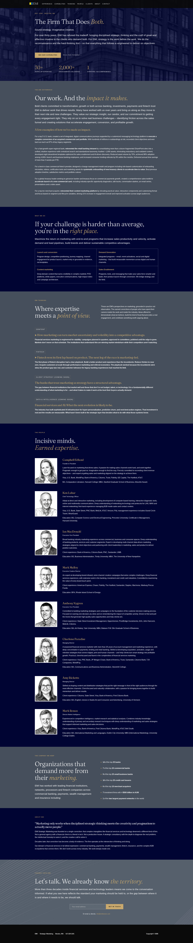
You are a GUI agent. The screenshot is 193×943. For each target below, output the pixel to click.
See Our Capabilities (47, 55)
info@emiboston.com (103, 914)
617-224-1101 (70, 934)
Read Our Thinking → (72, 55)
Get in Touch (115, 906)
